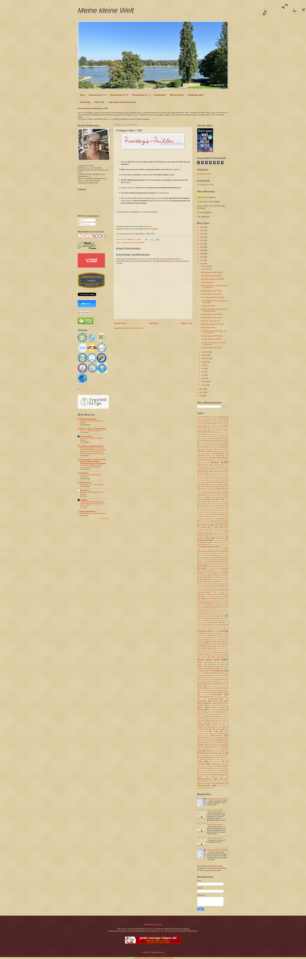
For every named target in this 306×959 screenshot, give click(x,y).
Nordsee (200, 686)
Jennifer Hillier (218, 579)
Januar (204, 385)
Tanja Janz (221, 753)
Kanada (217, 594)
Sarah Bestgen (222, 720)
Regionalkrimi (202, 701)
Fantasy (216, 525)
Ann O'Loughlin (201, 434)
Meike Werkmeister (218, 657)
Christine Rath (216, 475)
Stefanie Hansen (209, 742)
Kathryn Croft (203, 609)
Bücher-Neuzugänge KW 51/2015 (212, 297)
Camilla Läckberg (214, 465)
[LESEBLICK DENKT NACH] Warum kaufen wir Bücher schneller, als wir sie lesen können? (92, 504)
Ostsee (218, 688)
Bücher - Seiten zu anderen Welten (93, 429)
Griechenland (210, 553)
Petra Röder (213, 692)
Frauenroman (220, 538)
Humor (199, 568)
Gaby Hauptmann (203, 544)
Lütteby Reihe (209, 642)
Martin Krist (208, 652)
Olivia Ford (211, 686)
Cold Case (225, 482)
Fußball (225, 540)
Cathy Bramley (221, 467)
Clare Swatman (222, 480)
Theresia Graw (205, 759)
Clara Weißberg (211, 480)
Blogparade (207, 453)
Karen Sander (207, 596)
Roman (200, 707)
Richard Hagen (224, 703)
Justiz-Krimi (222, 590)
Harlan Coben (217, 560)
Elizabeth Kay (223, 510)
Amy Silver (207, 425)
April (203, 375)
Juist (215, 588)
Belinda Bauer (208, 449)
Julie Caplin (211, 590)
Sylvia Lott (224, 751)
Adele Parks (200, 419)
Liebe (222, 631)
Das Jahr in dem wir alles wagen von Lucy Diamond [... (213, 332)
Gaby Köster (215, 544)
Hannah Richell (223, 557)
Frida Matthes (217, 540)
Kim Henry (200, 613)
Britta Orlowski (205, 460)
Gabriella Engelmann (207, 542)
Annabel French (213, 436)
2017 (202, 257)
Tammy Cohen (210, 753)
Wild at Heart (221, 781)
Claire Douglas (211, 478)
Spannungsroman (222, 738)
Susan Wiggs (201, 748)
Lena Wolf (223, 629)
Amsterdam (219, 423)
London (217, 635)
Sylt (207, 751)
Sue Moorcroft (221, 746)
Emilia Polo (208, 514)
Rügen (199, 712)
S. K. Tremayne (209, 714)
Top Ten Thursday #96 (214, 824)
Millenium (202, 668)
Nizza (220, 681)
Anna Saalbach (201, 436)
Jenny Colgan (212, 581)
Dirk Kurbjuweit (214, 503)
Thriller (199, 762)
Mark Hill (223, 650)
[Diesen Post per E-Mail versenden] (150, 239)
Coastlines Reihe (213, 482)
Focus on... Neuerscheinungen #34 (91, 430)
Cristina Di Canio (215, 491)
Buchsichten (84, 490)
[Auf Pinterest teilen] (159, 239)
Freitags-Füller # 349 (208, 327)
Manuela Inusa (216, 646)
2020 (202, 247)
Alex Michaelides (202, 421)
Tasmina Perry (201, 755)
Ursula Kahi (223, 768)
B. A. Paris (200, 447)
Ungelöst (214, 768)
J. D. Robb (221, 573)
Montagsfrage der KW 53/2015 (211, 272)
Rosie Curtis (211, 710)
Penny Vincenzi (223, 690)
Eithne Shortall (204, 508)
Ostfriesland (210, 688)
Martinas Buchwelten (88, 511)
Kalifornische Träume (204, 594)
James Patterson (213, 575)
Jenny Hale (223, 581)
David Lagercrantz (212, 497)
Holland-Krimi (212, 566)
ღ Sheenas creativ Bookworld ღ (92, 446)
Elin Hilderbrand (218, 508)
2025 (202, 230)
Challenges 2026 (195, 95)
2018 (202, 254)
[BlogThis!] (152, 239)
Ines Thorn (208, 568)
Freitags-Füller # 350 (208, 306)
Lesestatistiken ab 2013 (205, 185)
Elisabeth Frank (201, 510)
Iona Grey (202, 571)
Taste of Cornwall (212, 755)
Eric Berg (222, 521)
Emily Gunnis (204, 516)
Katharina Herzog (214, 605)
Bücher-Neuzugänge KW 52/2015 (212, 279)
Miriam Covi (212, 668)
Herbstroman (214, 564)
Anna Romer (222, 434)
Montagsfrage (218, 671)
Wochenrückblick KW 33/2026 (217, 850)
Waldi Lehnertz (217, 777)
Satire (224, 722)
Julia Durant (222, 588)
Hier (117, 234)
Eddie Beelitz (209, 506)
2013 (202, 392)
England (213, 521)
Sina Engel (222, 733)
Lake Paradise (208, 624)
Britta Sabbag (217, 460)
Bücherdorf (200, 465)
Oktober (205, 355)
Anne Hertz (203, 438)
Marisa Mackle (203, 650)
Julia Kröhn (200, 590)
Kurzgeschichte (201, 622)
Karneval (223, 598)
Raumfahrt (217, 696)
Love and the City (204, 637)
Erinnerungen (201, 523)
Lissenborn (200, 635)
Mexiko (214, 662)
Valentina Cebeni (202, 770)
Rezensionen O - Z (141, 95)
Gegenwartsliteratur (206, 547)
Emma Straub (204, 521)
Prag (203, 694)
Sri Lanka (202, 740)
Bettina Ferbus (218, 451)
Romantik (200, 710)
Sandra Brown (210, 720)
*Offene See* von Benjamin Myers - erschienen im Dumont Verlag (91, 466)
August (204, 362)
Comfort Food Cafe (206, 484)
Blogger (161, 952)
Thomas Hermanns (220, 759)
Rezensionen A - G (97, 95)
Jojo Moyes (206, 586)
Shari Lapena (216, 729)
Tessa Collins (216, 757)
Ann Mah (223, 432)
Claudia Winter (201, 482)
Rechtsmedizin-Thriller (216, 699)
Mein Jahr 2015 (206, 269)
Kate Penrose (212, 603)
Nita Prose (212, 681)
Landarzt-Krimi (221, 624)
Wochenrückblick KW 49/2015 (211, 339)
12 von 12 (200, 417)
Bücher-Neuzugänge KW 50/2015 (212, 324)
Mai (203, 372)
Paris (224, 688)
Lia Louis (214, 631)
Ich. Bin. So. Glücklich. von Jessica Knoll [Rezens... (213, 343)
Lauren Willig (201, 629)
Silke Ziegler (213, 731)
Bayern (223, 447)
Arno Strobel (224, 442)
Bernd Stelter (207, 451)
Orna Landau (222, 686)
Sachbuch (215, 718)
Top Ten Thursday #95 (214, 838)
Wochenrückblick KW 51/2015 (211, 294)
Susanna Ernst (213, 748)
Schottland (201, 725)
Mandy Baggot (202, 646)
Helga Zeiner (203, 564)
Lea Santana (212, 629)
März (203, 378)
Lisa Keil (216, 633)
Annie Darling (223, 440)
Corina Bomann (206, 486)
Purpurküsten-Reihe (203, 696)
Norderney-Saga (220, 683)
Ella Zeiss (219, 512)
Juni (203, 368)
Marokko (199, 652)
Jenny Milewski (201, 583)
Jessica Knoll (211, 583)
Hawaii (226, 560)
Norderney (208, 683)
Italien (212, 573)
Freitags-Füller (126, 242)
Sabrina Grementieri (204, 718)
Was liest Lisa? (85, 483)
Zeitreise (199, 788)
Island (206, 573)
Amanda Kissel (222, 421)
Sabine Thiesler (211, 716)
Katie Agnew (222, 609)
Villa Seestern (206, 774)
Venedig (218, 772)
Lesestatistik (160, 95)
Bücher (215, 462)
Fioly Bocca (210, 529)
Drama (201, 506)
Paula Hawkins (211, 690)
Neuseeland (219, 675)
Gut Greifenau (214, 555)
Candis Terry (208, 467)
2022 (202, 240)
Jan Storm (224, 575)
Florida (211, 533)
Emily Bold (216, 514)
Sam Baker (223, 718)
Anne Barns (224, 436)
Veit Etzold (210, 772)
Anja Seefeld (214, 432)
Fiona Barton (219, 529)
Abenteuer (222, 417)
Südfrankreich (208, 746)
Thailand (226, 757)
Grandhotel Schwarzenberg (219, 551)
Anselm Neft (214, 442)
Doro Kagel (224, 503)
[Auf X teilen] (154, 239)
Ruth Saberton (217, 712)
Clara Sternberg (221, 478)
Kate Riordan (223, 603)
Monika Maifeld (204, 671)
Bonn (207, 457)
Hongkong (223, 566)
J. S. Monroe (201, 575)
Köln (225, 613)
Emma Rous (211, 518)
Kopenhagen (201, 616)
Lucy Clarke (217, 640)
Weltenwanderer (86, 436)
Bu (205, 462)
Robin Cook (223, 705)
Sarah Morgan (213, 722)
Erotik (208, 523)
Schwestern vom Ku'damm (217, 727)
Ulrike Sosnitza (205, 768)
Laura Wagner (222, 627)
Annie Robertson (204, 442)
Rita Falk (202, 705)
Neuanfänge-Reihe (208, 675)
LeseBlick (83, 500)
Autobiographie (214, 445)
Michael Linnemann (217, 664)
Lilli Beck (200, 633)
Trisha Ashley (201, 766)
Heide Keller (202, 562)
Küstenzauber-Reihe (215, 622)
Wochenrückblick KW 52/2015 (211, 276)
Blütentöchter (220, 455)
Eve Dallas (224, 523)
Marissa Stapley (214, 650)
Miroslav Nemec (224, 668)
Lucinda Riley (204, 640)
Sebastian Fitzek (202, 729)
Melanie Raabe (202, 662)
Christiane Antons (204, 475)
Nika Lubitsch (210, 679)
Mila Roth (225, 666)
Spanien (211, 738)
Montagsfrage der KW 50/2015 (211, 336)
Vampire (202, 772)
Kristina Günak (209, 620)
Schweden (200, 727)
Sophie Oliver (201, 738)
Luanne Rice (215, 637)
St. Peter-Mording (213, 740)
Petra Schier (224, 692)
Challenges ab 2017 (204, 174)
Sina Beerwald (210, 733)
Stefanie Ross (221, 742)
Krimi (221, 616)
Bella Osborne (219, 449)
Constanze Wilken (222, 484)
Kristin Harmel (216, 618)
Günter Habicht (201, 555)
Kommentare (85, 224)
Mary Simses (212, 655)
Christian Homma (223, 473)
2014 (202, 389)
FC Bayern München (218, 527)
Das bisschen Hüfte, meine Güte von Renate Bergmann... (214, 310)
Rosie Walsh (221, 710)
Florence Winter (214, 531)
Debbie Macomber (213, 499)
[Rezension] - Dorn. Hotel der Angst (91, 484)
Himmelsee (223, 564)
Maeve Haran (211, 644)
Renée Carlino (212, 703)
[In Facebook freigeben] (157, 239)
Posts (82, 220)
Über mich (99, 102)
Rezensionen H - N (119, 95)
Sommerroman (216, 736)
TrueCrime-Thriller (222, 766)
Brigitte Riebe (223, 457)
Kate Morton (201, 603)
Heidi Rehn (212, 562)
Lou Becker (225, 635)
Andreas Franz (210, 427)
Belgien (199, 449)
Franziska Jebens (213, 536)
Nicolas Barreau (221, 677)
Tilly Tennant (213, 761)
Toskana (213, 764)
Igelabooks (84, 473)
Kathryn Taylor (213, 609)
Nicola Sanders (208, 677)
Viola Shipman (217, 774)
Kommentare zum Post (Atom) (132, 328)
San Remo (200, 720)
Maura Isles (222, 655)
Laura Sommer (211, 627)
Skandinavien (201, 735)
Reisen (215, 701)
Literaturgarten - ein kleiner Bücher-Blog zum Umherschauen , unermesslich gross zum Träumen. (93, 461)
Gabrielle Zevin (221, 542)
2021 (202, 244)
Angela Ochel (215, 429)
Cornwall (218, 486)
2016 (202, 260)
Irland (209, 571)
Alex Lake (222, 419)
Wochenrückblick (204, 786)
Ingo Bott (216, 568)
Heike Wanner (223, 562)
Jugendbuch (207, 588)
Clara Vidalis (200, 480)
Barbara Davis (214, 447)
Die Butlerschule (219, 501)
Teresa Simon (223, 755)
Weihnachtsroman (204, 779)
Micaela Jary (201, 664)
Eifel (226, 506)
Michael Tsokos (202, 666)
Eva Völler (215, 523)
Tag (200, 753)
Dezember (205, 266)
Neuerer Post (120, 323)
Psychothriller (216, 694)
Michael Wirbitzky (216, 666)
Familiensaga (205, 525)
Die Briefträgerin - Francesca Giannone (93, 513)
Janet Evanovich (204, 579)
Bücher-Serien (177, 95)
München (207, 673)
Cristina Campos (202, 491)
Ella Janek (200, 512)
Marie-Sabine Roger (222, 648)
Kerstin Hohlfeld (222, 611)
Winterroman (220, 783)
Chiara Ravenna (222, 471)
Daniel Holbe (207, 495)
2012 (202, 396)
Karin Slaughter (211, 598)
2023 (202, 237)
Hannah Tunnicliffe (204, 560)
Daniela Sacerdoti (218, 495)
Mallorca (222, 644)
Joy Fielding (218, 586)
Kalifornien (221, 592)
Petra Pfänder (203, 692)
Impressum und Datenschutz (122, 102)
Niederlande (200, 679)
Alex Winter (212, 421)
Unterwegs (85, 102)
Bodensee (200, 457)
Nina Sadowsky (201, 681)
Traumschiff (223, 764)
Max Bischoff (202, 657)
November (205, 352)
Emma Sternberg (222, 518)
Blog (82, 95)
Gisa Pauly (214, 549)
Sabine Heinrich (221, 714)
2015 (202, 263)
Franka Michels (221, 533)
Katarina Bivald (201, 601)
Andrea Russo (217, 425)
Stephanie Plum (202, 744)
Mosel (198, 673)
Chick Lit (202, 473)
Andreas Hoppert (202, 429)
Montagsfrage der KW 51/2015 (211, 314)
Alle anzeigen (105, 518)
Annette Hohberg (211, 440)
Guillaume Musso (221, 553)
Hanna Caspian (210, 557)
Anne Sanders (214, 438)
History (200, 566)
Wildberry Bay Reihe (204, 783)
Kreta (214, 616)
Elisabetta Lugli (212, 510)
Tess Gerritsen (204, 757)
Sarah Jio (200, 722)
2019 (202, 250)
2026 (202, 227)
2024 (202, 234)
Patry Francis (201, 690)
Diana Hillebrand (208, 501)
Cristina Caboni (221, 488)
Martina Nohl (217, 652)
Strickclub (214, 744)
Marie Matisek (208, 648)
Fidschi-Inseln (201, 529)
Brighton (214, 457)
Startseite (153, 323)
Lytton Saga (220, 642)
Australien (203, 445)
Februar (204, 381)
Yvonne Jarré (222, 785)
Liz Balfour (209, 635)
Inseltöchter (224, 568)
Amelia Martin (201, 423)
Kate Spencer (201, 605)
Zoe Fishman (207, 788)
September (206, 358)
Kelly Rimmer (211, 611)
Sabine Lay (200, 716)
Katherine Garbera (210, 607)
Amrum (210, 423)
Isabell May (217, 571)
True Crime (211, 766)
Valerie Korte (213, 770)
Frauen (208, 538)
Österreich (200, 688)
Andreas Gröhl (222, 427)
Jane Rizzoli (214, 577)
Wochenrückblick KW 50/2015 (211, 317)
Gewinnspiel (223, 547)
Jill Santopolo (221, 583)
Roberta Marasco (212, 705)
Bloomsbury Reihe (204, 455)
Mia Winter (222, 662)
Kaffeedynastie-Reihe (204, 592)
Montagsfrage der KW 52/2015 (211, 291)
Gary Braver (224, 544)
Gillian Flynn (201, 549)
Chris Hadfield (213, 473)
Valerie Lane (224, 770)
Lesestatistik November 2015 (211, 348)
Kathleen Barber (223, 607)
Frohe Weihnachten (207, 282)
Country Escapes (208, 488)
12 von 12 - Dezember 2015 (210, 321)
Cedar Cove (201, 469)
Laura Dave (200, 627)
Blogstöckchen (219, 453)
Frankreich (200, 536)
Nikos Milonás (221, 679)
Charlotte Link (214, 469)
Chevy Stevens (209, 471)
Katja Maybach (201, 611)
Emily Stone (217, 516)
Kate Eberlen (211, 601)
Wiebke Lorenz (209, 781)
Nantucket (216, 673)
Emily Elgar (225, 514)
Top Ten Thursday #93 (214, 811)
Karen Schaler (218, 596)
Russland (206, 712)
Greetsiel (201, 553)
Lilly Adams (209, 633)
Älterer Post (186, 323)
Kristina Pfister (222, 620)
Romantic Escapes (218, 707)
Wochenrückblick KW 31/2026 (217, 799)
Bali (207, 447)
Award (224, 445)
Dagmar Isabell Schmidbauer (213, 493)
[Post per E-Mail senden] (146, 239)
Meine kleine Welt (106, 10)
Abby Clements (212, 417)
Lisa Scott (224, 633)
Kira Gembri (218, 613)
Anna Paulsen (213, 434)
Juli (203, 365)
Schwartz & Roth (218, 725)
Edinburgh (219, 506)
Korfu (208, 616)
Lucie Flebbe (224, 637)
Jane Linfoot (203, 577)
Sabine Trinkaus (223, 716)
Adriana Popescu (212, 419)
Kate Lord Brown (222, 601)
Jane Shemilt (224, 577)
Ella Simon (210, 512)
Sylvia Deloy (215, 751)
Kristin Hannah (202, 618)
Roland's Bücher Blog (88, 419)
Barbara (148, 226)
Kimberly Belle (209, 613)
